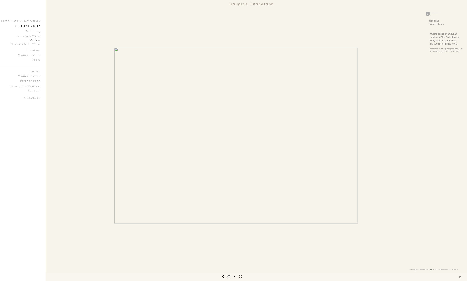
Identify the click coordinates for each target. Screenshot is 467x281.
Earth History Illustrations (21, 21)
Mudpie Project (29, 55)
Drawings (34, 50)
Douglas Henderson (251, 4)
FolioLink (437, 269)
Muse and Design (28, 26)
